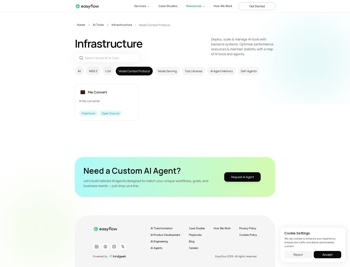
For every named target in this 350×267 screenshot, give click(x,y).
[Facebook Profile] (105, 246)
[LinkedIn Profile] (96, 246)
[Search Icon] (107, 57)
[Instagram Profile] (114, 246)
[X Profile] (123, 246)
